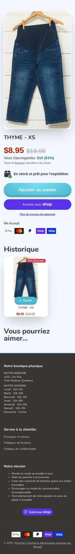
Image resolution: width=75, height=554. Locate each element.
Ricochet (19, 542)
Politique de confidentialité (20, 448)
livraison (20, 162)
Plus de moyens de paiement (37, 214)
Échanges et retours (16, 436)
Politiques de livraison (17, 442)
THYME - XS (26, 287)
